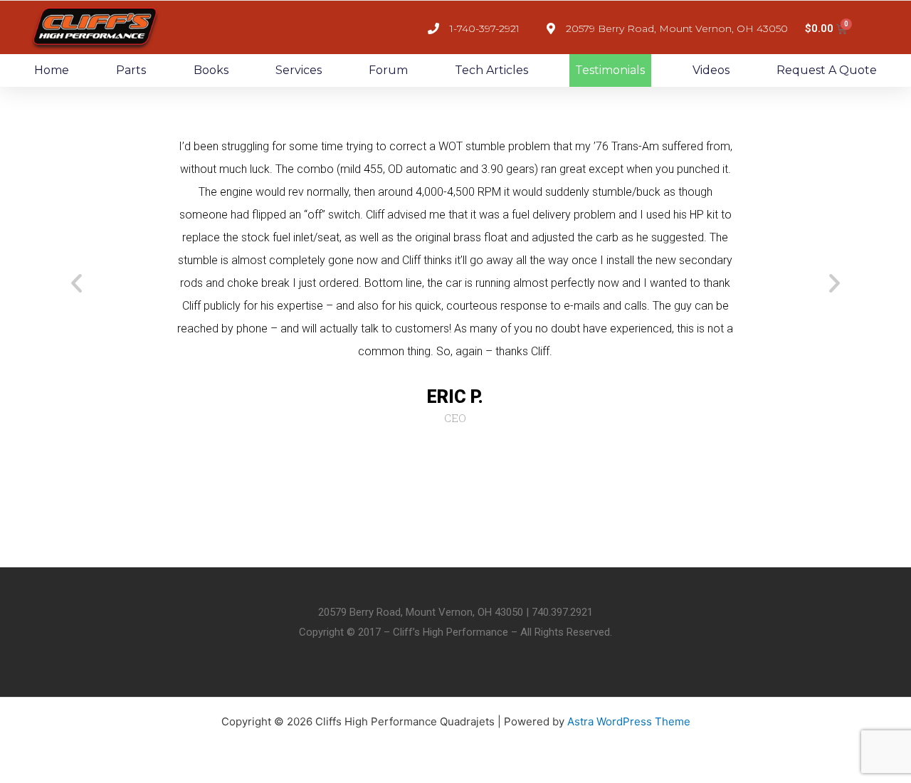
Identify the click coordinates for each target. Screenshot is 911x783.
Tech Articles (491, 70)
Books (211, 70)
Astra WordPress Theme (628, 721)
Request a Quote (826, 70)
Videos (711, 70)
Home (51, 70)
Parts (131, 70)
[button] (76, 282)
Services (298, 70)
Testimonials (610, 70)
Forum (388, 70)
